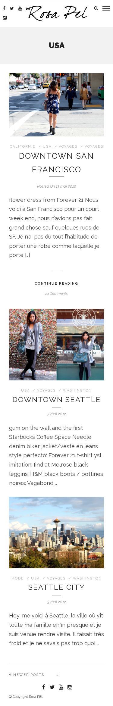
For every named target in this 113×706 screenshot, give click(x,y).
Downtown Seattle (56, 399)
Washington (77, 390)
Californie (23, 146)
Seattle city (56, 587)
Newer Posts (28, 675)
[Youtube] (20, 8)
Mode (17, 578)
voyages (68, 146)
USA (47, 146)
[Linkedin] (28, 8)
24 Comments (56, 294)
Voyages (94, 146)
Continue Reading (56, 284)
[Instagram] (5, 18)
